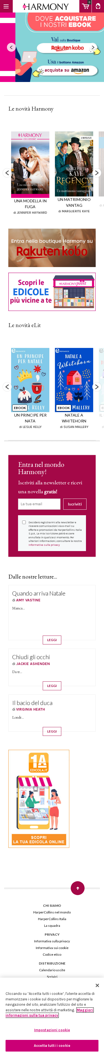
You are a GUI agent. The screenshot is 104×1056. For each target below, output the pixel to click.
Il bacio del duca (32, 702)
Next (96, 172)
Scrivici (52, 977)
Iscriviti (75, 504)
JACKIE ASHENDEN (33, 663)
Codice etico (52, 954)
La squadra (52, 925)
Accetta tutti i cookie (52, 1045)
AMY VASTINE (28, 600)
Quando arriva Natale (38, 593)
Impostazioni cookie (52, 1030)
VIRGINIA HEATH (30, 709)
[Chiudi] (97, 985)
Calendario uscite (52, 970)
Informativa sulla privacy (44, 545)
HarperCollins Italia (52, 919)
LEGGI (52, 640)
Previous (7, 172)
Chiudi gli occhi (31, 656)
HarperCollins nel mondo (52, 912)
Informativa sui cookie (52, 948)
